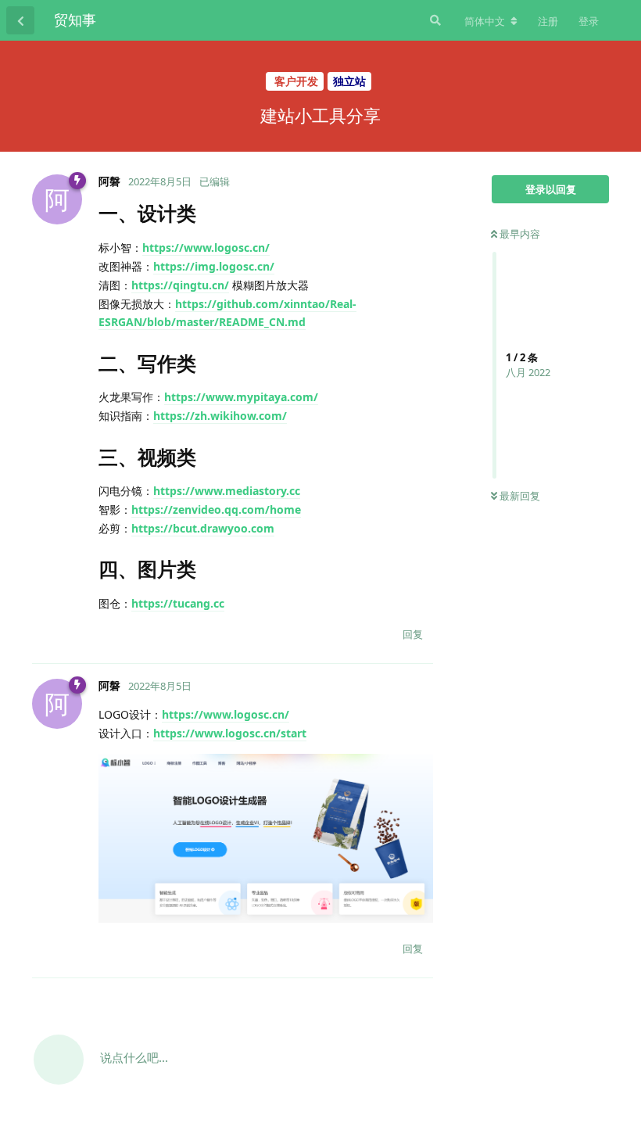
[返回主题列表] (20, 20)
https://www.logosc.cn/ (206, 247)
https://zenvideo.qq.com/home (216, 509)
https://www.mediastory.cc (226, 490)
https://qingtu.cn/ (180, 285)
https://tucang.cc (177, 603)
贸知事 (75, 19)
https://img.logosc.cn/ (213, 266)
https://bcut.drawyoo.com (202, 528)
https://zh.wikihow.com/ (220, 415)
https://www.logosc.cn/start (229, 733)
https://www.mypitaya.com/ (241, 396)
